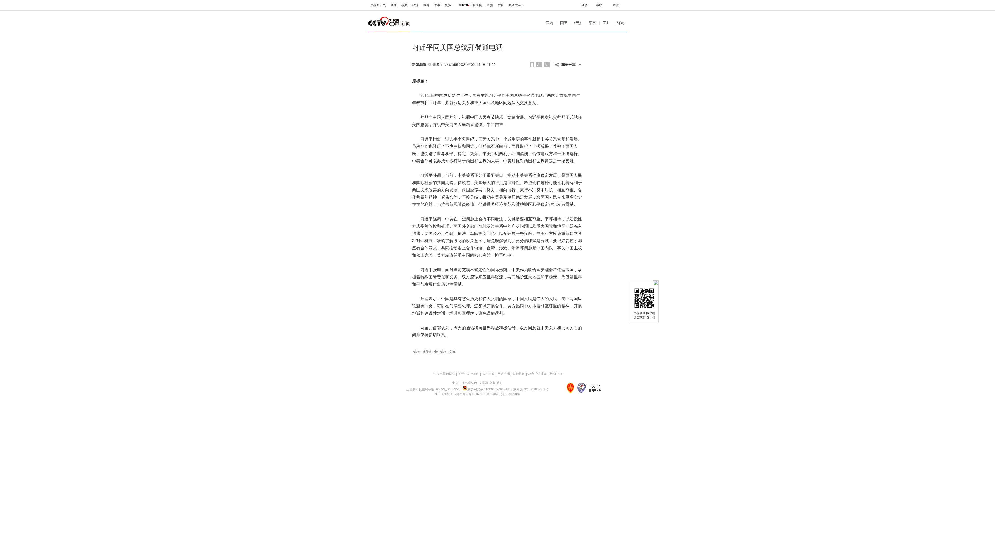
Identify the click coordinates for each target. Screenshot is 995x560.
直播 (490, 5)
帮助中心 (556, 374)
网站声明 (503, 374)
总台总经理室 (537, 374)
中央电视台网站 (444, 374)
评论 (620, 23)
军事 (437, 5)
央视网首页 (378, 5)
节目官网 (476, 5)
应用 (616, 5)
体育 (426, 5)
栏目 (501, 5)
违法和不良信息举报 (420, 389)
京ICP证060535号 (448, 389)
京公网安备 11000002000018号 (489, 389)
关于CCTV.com (468, 374)
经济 (415, 5)
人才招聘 (488, 374)
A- (539, 64)
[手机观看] (532, 64)
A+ (547, 64)
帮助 (599, 5)
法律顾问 (519, 374)
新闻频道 (419, 65)
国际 (563, 23)
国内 (549, 23)
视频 (404, 5)
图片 (606, 23)
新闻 (393, 5)
